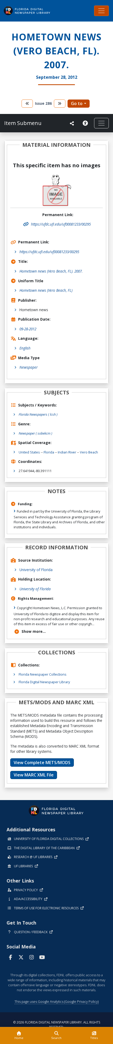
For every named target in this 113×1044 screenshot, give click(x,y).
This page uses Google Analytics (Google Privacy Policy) (56, 1001)
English (24, 348)
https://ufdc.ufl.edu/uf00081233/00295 (49, 251)
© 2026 (56, 1024)
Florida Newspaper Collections (42, 674)
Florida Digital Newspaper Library (44, 682)
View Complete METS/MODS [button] (42, 762)
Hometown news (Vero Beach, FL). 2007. (51, 271)
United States (29, 452)
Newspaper (28, 367)
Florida (49, 452)
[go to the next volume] (59, 104)
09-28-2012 (27, 328)
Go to (77, 103)
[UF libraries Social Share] (72, 123)
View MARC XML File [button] (34, 775)
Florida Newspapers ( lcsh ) (38, 414)
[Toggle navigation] (101, 11)
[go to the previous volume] (27, 104)
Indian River (67, 452)
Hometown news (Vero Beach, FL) (46, 290)
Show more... (34, 631)
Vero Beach (89, 452)
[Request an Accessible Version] (86, 123)
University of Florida (36, 569)
